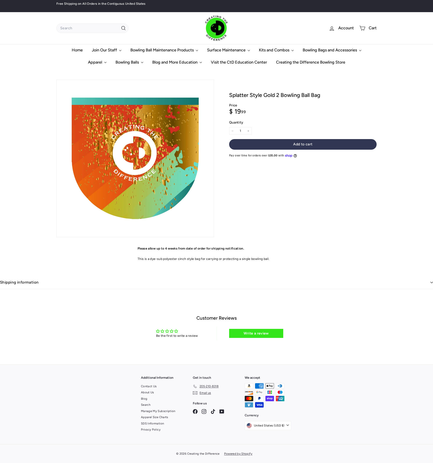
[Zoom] (135, 158)
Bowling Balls (127, 62)
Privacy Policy (151, 429)
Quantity (236, 122)
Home (77, 50)
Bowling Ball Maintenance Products (162, 50)
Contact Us (149, 386)
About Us (147, 392)
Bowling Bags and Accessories (330, 50)
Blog (144, 398)
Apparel (95, 62)
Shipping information (19, 282)
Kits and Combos (274, 50)
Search (145, 404)
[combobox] (92, 28)
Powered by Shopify (238, 453)
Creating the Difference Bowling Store (310, 62)
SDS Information (152, 423)
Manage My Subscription (158, 411)
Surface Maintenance (226, 50)
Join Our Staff (105, 50)
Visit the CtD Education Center (239, 62)
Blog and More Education (175, 62)
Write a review (256, 333)
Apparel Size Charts (154, 417)
